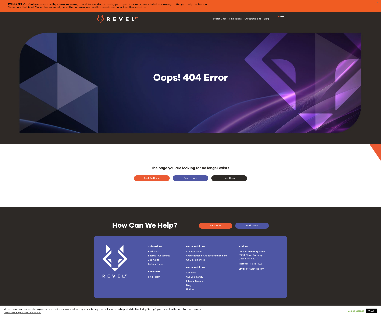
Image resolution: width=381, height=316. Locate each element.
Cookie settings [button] (356, 311)
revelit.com (97, 7)
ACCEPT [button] (371, 310)
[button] (378, 6)
